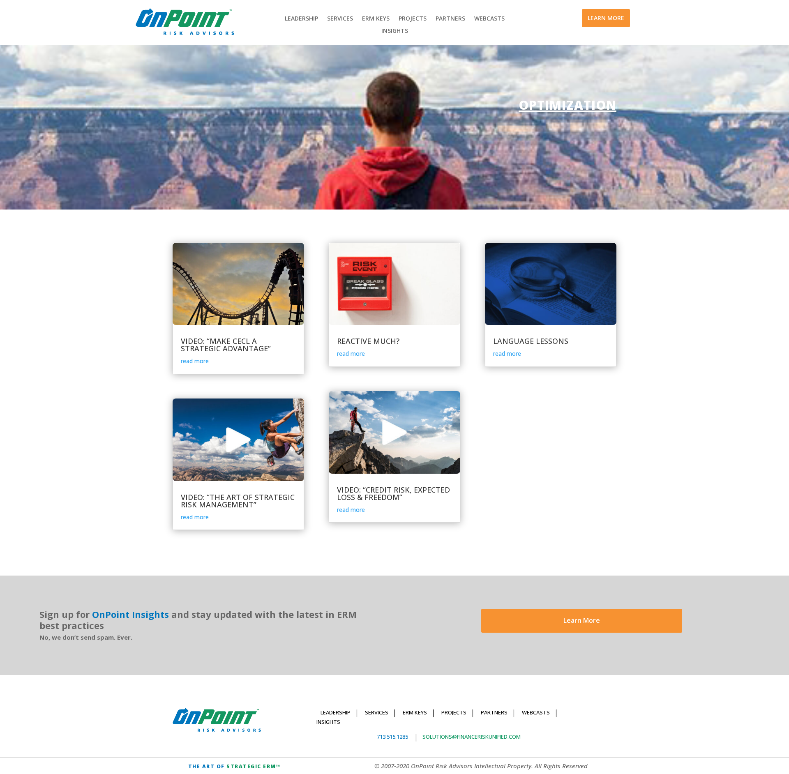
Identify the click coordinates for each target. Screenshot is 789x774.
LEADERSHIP (301, 19)
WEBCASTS (489, 19)
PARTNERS (450, 19)
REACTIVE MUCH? (368, 341)
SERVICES (340, 19)
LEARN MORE (606, 18)
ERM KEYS (376, 19)
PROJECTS (413, 19)
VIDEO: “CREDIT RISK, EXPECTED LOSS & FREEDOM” (393, 493)
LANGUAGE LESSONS (530, 341)
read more (195, 361)
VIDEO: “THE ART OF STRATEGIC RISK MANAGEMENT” (238, 500)
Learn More (581, 620)
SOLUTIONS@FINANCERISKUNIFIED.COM (471, 736)
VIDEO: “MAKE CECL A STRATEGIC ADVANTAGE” (226, 344)
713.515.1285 (392, 736)
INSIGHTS (394, 31)
